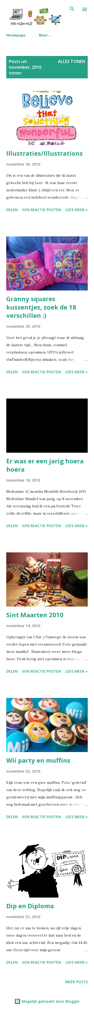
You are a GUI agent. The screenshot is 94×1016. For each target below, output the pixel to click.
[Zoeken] (72, 9)
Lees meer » (77, 209)
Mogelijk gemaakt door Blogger (50, 1001)
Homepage (15, 35)
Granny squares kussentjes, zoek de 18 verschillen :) (41, 307)
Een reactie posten (41, 209)
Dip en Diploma (30, 905)
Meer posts (76, 981)
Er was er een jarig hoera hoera (45, 465)
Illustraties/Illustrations (44, 153)
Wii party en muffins (38, 760)
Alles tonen (71, 61)
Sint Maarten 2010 (34, 614)
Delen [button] (12, 209)
